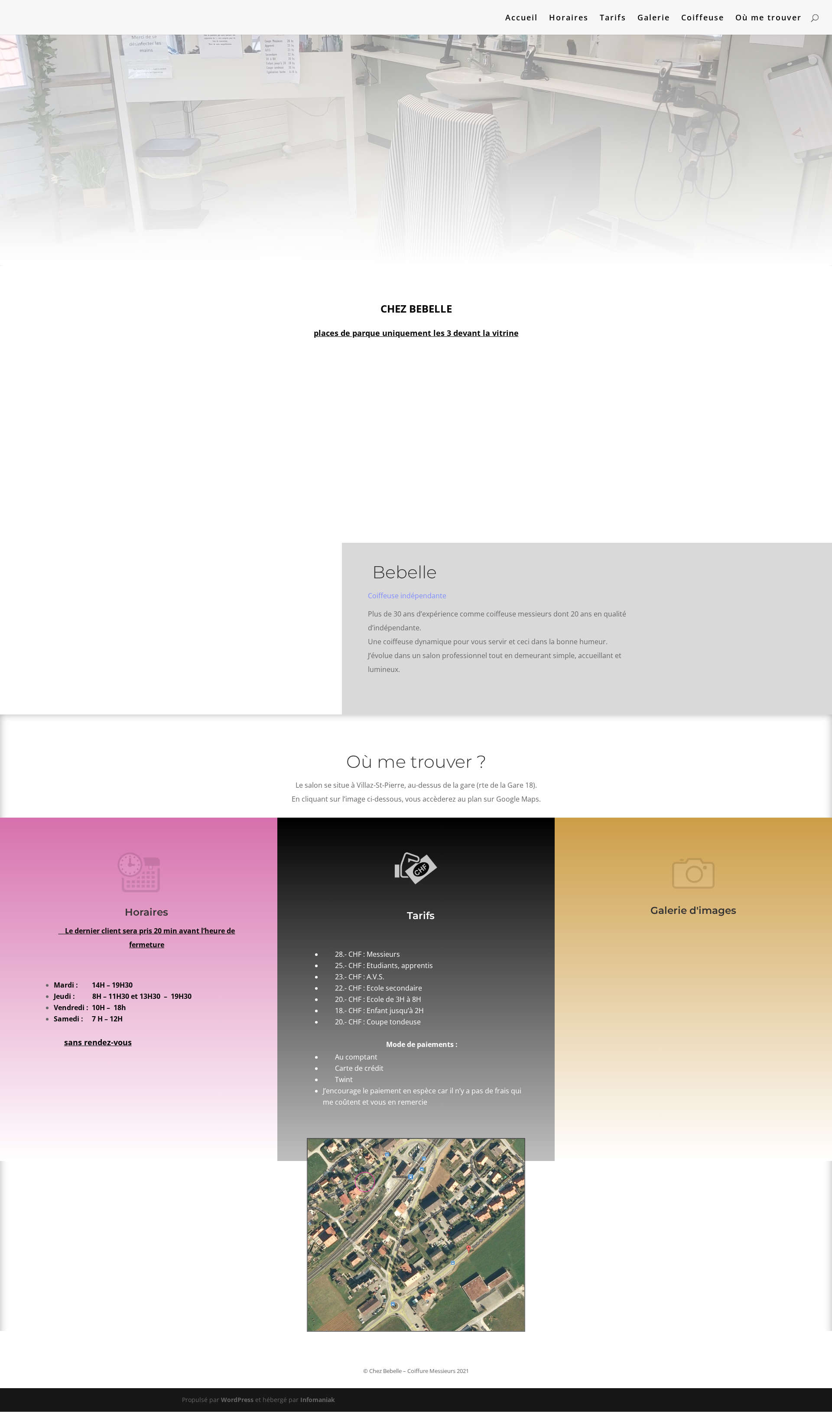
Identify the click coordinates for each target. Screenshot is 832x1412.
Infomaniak (317, 1400)
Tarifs (613, 18)
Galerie (653, 18)
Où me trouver (768, 18)
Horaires (568, 18)
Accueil (521, 18)
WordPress (237, 1400)
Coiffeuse (702, 18)
